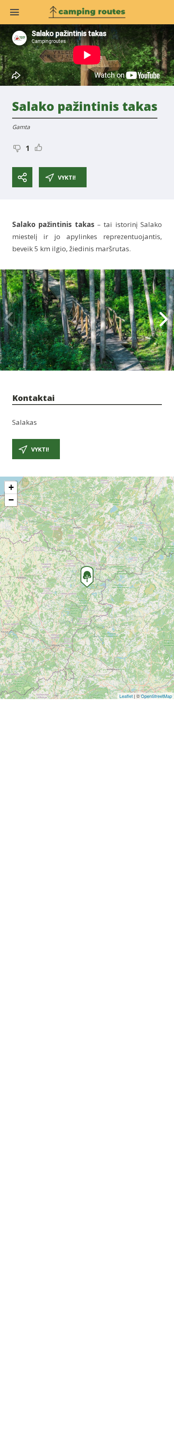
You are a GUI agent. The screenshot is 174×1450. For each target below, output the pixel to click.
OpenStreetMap (156, 696)
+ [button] (11, 487)
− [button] (11, 500)
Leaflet (126, 696)
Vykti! (67, 177)
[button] (164, 320)
